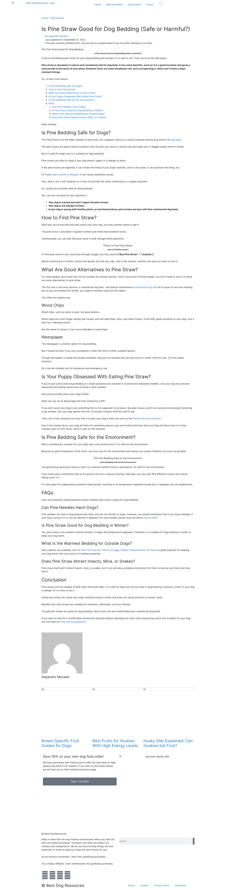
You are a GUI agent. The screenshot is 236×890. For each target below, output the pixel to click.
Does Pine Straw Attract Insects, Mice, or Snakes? (79, 117)
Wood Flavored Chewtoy (147, 418)
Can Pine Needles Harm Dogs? (69, 106)
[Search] (193, 841)
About (150, 4)
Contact (144, 885)
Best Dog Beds (115, 4)
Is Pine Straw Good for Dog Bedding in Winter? (78, 110)
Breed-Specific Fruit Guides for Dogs (60, 743)
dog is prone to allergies (65, 174)
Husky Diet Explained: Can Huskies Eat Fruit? (168, 743)
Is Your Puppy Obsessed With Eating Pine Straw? (75, 96)
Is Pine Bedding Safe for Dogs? (65, 86)
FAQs (51, 103)
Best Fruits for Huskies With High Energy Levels (115, 743)
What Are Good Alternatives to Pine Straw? (72, 93)
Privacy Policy (161, 885)
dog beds (176, 139)
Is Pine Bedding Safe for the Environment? (71, 100)
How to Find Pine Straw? (62, 89)
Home (98, 4)
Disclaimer (180, 885)
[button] (161, 3)
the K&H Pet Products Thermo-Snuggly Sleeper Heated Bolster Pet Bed (116, 550)
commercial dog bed (146, 287)
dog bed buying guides (73, 621)
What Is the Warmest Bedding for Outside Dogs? (78, 113)
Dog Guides (134, 4)
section (148, 517)
